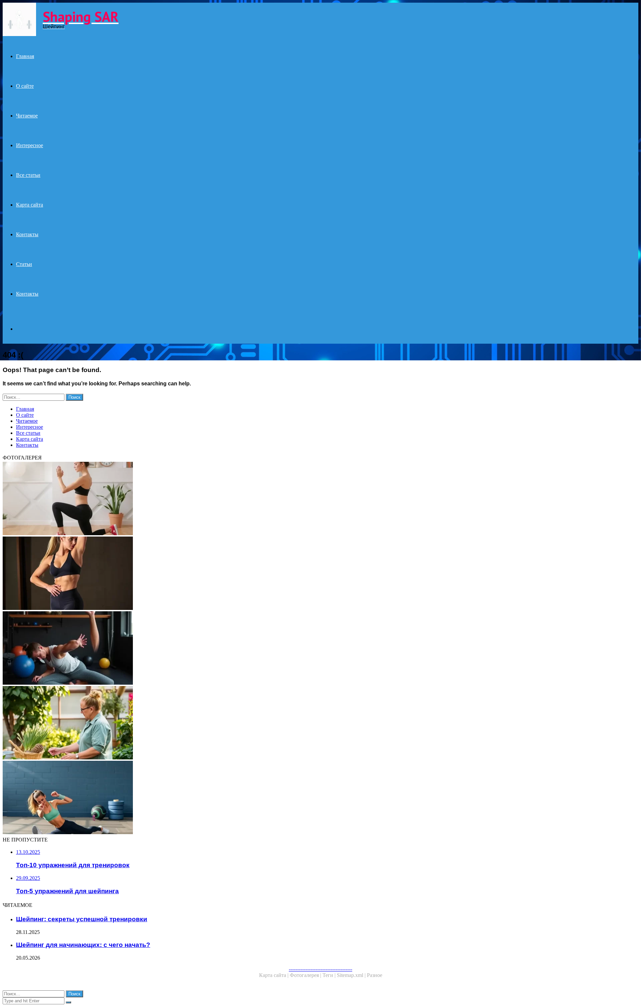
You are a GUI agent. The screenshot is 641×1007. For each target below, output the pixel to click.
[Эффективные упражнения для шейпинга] (203, 648)
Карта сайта (29, 205)
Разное (374, 975)
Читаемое (27, 115)
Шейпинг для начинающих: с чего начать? (83, 944)
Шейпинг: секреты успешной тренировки (81, 919)
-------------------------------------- (320, 969)
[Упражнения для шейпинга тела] (203, 499)
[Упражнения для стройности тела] (203, 574)
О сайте (25, 86)
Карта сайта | (274, 975)
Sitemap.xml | (352, 975)
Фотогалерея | (306, 975)
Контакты (27, 234)
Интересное (29, 145)
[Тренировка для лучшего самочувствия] (203, 798)
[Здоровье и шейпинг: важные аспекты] (203, 723)
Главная (25, 56)
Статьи (24, 264)
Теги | (330, 975)
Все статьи (28, 175)
